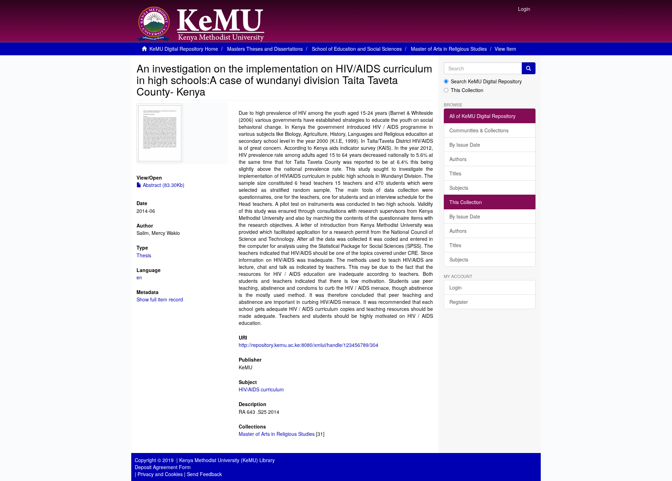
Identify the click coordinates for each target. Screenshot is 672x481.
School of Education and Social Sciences (357, 48)
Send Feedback (204, 473)
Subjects (458, 187)
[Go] (529, 68)
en (139, 277)
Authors (458, 158)
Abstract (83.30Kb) (162, 184)
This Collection (467, 89)
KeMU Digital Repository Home (183, 48)
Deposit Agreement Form (163, 466)
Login (455, 287)
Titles (455, 173)
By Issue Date (464, 144)
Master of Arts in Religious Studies (449, 48)
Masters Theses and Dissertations (265, 48)
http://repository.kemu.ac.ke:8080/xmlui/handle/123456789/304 (308, 344)
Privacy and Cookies (160, 473)
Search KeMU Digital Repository (486, 81)
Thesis (143, 255)
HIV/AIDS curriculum (261, 389)
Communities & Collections (479, 130)
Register (458, 301)
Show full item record (159, 299)
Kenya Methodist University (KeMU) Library (227, 459)
